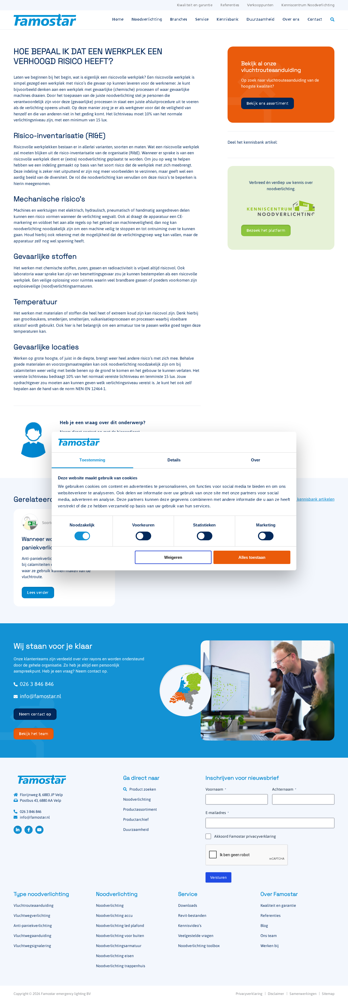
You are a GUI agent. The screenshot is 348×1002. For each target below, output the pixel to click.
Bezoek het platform (266, 231)
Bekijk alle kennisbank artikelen (305, 499)
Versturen (218, 877)
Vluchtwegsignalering (32, 946)
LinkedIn (18, 830)
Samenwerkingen (303, 994)
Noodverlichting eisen (115, 956)
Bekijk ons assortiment (267, 104)
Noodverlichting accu (114, 915)
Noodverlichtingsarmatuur (118, 946)
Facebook (28, 830)
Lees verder (38, 593)
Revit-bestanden (192, 915)
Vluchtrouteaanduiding (34, 905)
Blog (264, 925)
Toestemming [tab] (92, 460)
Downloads (187, 905)
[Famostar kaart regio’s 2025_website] (185, 690)
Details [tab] (174, 460)
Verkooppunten (260, 5)
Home (117, 19)
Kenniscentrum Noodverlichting (307, 5)
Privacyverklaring (249, 994)
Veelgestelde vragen (195, 935)
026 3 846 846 (37, 684)
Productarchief (136, 819)
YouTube (39, 830)
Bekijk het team (33, 734)
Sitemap (328, 994)
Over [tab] (255, 460)
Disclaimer (276, 994)
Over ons (290, 19)
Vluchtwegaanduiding (32, 935)
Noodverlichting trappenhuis (120, 966)
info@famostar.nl (40, 696)
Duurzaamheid (260, 19)
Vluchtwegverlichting (32, 915)
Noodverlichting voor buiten (120, 935)
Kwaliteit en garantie (194, 5)
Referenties (229, 5)
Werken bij (269, 946)
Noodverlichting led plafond (120, 925)
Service (202, 19)
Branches (178, 19)
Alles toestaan (251, 557)
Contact (314, 19)
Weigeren (173, 557)
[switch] (143, 536)
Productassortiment (140, 809)
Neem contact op (35, 714)
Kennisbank (227, 19)
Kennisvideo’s (189, 925)
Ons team (268, 935)
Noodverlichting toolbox (199, 946)
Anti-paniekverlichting (33, 925)
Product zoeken (142, 789)
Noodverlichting (147, 19)
